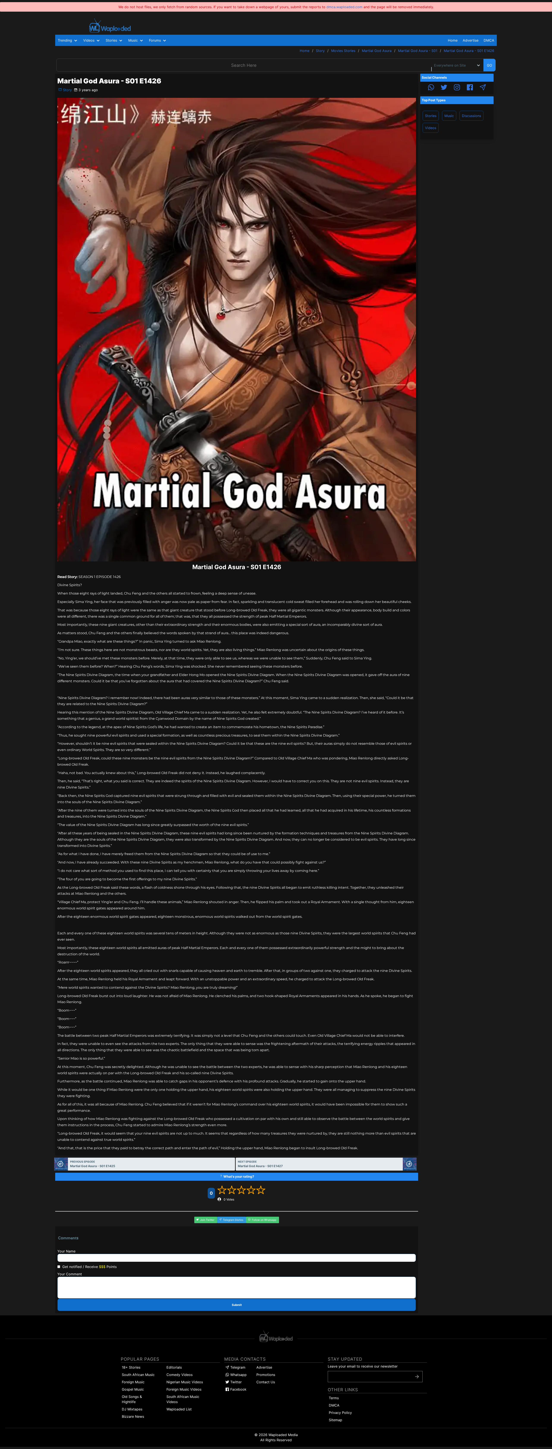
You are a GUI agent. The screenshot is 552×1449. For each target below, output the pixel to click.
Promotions (265, 1374)
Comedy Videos (179, 1374)
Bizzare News (133, 1416)
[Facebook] (470, 87)
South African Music (138, 1374)
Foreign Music (133, 1382)
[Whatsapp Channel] (431, 87)
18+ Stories (131, 1367)
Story (67, 90)
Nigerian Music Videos (184, 1382)
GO (489, 65)
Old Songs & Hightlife (132, 1399)
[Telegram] (483, 87)
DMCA (489, 40)
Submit (237, 1305)
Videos (430, 128)
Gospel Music (133, 1389)
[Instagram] (457, 87)
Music (449, 116)
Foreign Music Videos (183, 1389)
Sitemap (335, 1420)
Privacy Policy (340, 1412)
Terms (334, 1398)
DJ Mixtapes (132, 1409)
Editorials (174, 1367)
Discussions (471, 116)
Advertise (264, 1367)
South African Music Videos (182, 1399)
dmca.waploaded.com (344, 7)
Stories (430, 116)
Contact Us (265, 1382)
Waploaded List (179, 1409)
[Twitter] (444, 87)
